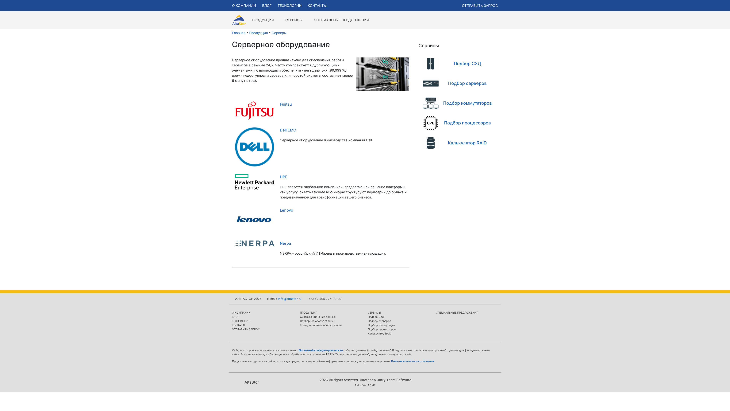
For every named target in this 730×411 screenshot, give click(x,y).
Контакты (239, 325)
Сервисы (374, 312)
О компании (241, 312)
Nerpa (285, 243)
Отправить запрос (246, 329)
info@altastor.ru (290, 299)
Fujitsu (286, 104)
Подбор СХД (376, 316)
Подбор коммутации (381, 325)
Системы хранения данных (318, 316)
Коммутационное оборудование (321, 325)
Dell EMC (288, 130)
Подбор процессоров (382, 329)
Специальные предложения (457, 312)
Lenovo (286, 210)
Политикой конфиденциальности (321, 350)
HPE (283, 177)
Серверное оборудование (317, 321)
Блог (235, 316)
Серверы (279, 33)
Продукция (258, 33)
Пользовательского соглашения (412, 361)
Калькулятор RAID (379, 333)
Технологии (241, 321)
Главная (238, 33)
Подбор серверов (379, 321)
